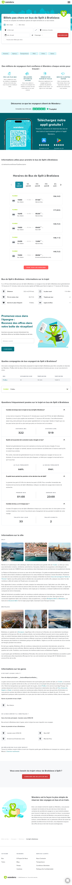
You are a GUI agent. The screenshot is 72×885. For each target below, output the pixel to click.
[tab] (10, 26)
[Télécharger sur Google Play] (59, 140)
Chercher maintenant (12, 751)
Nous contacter (41, 858)
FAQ (34, 53)
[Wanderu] (8, 2)
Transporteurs (24, 53)
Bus (2, 858)
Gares (52, 53)
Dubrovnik (64, 688)
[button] (69, 2)
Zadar (9, 690)
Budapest (50, 598)
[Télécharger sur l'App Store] (44, 140)
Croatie (55, 565)
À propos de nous (22, 858)
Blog (18, 862)
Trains (3, 862)
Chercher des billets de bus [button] (36, 776)
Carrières (19, 869)
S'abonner (8, 349)
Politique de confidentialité (44, 869)
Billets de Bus (5, 839)
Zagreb (3, 690)
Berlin (55, 598)
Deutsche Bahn (13, 600)
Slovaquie (21, 632)
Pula (59, 688)
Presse (19, 865)
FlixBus (5, 380)
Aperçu (14, 53)
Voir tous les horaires (36, 267)
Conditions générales (43, 865)
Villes (43, 53)
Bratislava (62, 598)
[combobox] (18, 30)
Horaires (5, 53)
